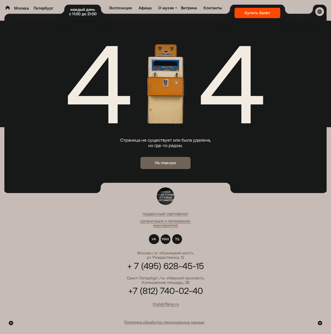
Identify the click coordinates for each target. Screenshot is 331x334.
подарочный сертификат (165, 213)
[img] (7, 7)
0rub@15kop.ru (166, 304)
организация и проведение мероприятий (165, 223)
